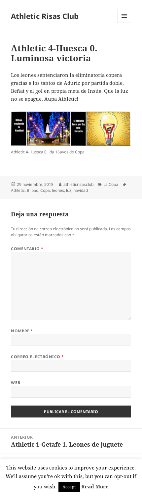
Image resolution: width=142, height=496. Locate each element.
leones (58, 190)
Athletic (18, 190)
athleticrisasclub (78, 184)
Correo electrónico (37, 356)
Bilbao (32, 190)
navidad (80, 190)
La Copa (110, 184)
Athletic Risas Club (45, 16)
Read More (95, 486)
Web (15, 382)
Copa (45, 190)
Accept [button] (69, 487)
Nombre (22, 331)
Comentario (27, 248)
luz (68, 190)
